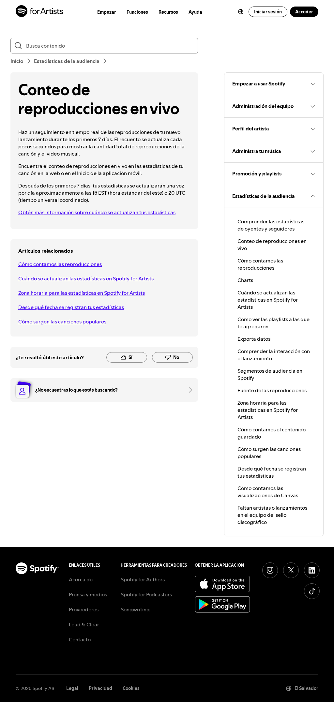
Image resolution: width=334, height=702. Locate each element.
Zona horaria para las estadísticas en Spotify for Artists (81, 292)
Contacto (80, 639)
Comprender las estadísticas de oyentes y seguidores (270, 225)
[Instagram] (270, 570)
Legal (72, 688)
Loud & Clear (84, 624)
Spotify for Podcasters (146, 594)
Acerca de (81, 579)
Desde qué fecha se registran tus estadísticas (71, 307)
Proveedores (84, 609)
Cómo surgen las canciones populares (62, 321)
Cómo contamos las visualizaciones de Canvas (267, 492)
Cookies (131, 688)
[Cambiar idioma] (240, 12)
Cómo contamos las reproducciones (60, 264)
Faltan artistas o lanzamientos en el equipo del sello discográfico (272, 515)
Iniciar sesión (268, 11)
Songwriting (135, 609)
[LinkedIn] (312, 570)
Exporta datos (253, 338)
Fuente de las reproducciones (272, 390)
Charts (245, 280)
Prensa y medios (88, 594)
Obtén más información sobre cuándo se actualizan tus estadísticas (96, 212)
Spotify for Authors (143, 579)
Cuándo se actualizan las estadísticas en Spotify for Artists (86, 278)
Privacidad (100, 688)
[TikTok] (312, 591)
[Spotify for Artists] (40, 12)
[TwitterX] (291, 570)
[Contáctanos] (188, 390)
